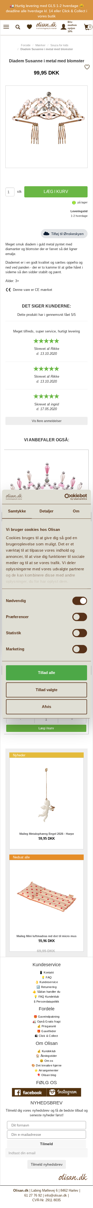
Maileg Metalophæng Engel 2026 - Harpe (46, 833)
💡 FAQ (46, 977)
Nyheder (19, 755)
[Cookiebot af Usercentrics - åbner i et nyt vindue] (65, 496)
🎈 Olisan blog (46, 1075)
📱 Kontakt (46, 972)
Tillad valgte (46, 690)
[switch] (79, 617)
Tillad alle (46, 672)
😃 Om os (46, 1060)
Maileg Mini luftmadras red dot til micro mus (46, 936)
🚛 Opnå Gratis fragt (46, 1021)
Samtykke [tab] (17, 511)
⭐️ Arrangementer (46, 1070)
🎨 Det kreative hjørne (46, 1065)
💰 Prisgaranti (46, 1026)
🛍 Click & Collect (46, 1035)
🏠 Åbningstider (46, 1055)
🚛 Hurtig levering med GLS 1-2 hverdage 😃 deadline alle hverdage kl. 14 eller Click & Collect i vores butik (46, 11)
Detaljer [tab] (47, 511)
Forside (25, 45)
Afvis (46, 706)
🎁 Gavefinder (46, 1031)
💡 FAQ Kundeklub (46, 996)
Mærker (40, 45)
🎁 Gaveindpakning (47, 1016)
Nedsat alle (21, 857)
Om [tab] (76, 511)
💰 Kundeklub (46, 1051)
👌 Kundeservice (46, 982)
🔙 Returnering (46, 987)
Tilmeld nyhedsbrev (47, 1164)
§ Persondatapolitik (46, 1001)
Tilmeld (46, 1144)
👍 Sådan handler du (46, 991)
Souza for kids (59, 45)
